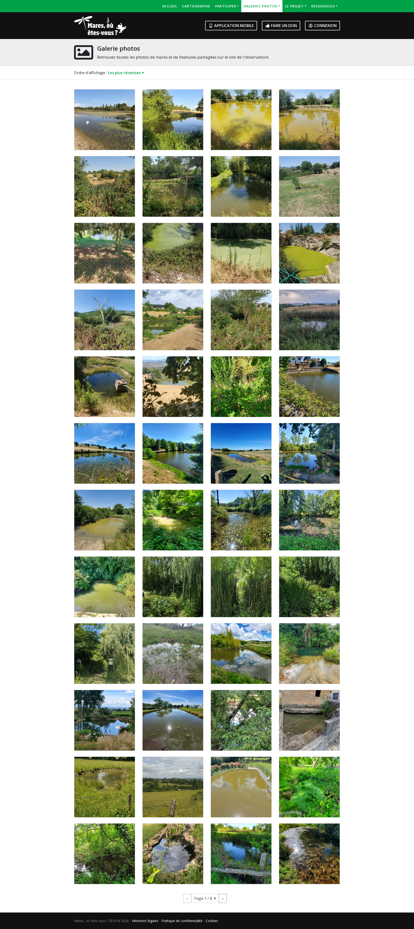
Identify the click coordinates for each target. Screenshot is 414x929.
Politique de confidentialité (181, 920)
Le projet (294, 6)
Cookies (212, 920)
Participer (225, 6)
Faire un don (283, 25)
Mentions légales (145, 920)
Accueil (169, 6)
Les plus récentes (125, 72)
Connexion (325, 25)
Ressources (323, 6)
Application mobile (233, 25)
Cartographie (196, 6)
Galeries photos (260, 6)
